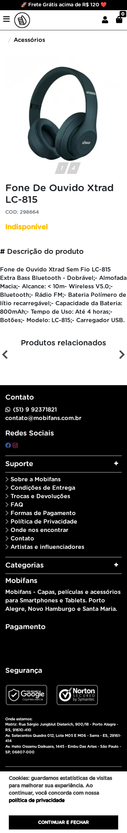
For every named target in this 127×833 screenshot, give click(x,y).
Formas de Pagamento (43, 513)
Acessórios (29, 40)
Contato (22, 538)
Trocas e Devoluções (40, 496)
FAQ (17, 505)
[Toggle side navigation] (7, 19)
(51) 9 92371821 (35, 410)
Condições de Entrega (43, 488)
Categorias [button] (24, 565)
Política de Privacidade (44, 522)
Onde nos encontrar (39, 530)
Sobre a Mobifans (36, 479)
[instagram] (15, 446)
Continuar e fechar (63, 822)
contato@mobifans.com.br (43, 418)
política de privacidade (37, 800)
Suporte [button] (19, 464)
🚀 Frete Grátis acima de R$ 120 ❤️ (64, 4)
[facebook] (9, 446)
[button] (105, 20)
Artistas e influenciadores (47, 547)
